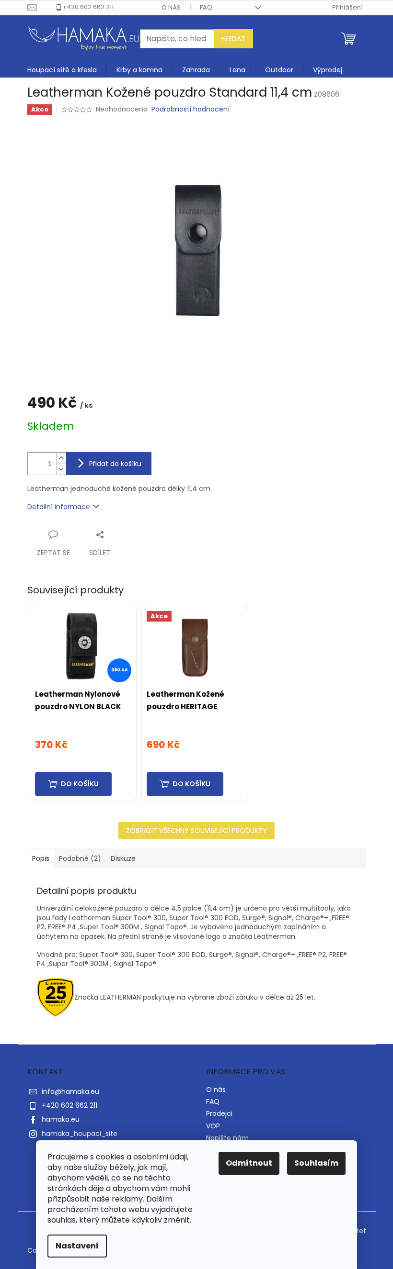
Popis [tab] (40, 858)
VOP (213, 1126)
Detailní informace (58, 507)
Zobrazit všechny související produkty (196, 830)
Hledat (233, 39)
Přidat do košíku (115, 463)
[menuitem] (62, 70)
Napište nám (227, 1138)
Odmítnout (249, 1163)
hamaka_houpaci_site (79, 1133)
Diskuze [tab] (123, 858)
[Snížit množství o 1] (61, 469)
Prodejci (219, 1113)
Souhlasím (316, 1163)
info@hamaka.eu (70, 1091)
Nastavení (77, 1245)
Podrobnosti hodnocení (190, 109)
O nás (171, 7)
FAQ (206, 7)
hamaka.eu (61, 1119)
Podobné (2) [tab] (80, 858)
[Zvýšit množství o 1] (61, 458)
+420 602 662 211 (88, 6)
